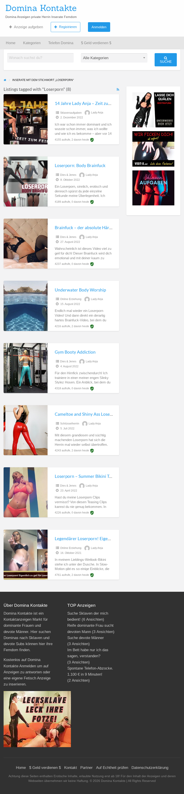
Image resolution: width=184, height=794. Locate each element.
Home (10, 43)
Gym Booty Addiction (75, 352)
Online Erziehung (70, 299)
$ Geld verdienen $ (96, 43)
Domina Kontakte (41, 7)
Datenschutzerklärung (149, 768)
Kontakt (70, 768)
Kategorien (32, 43)
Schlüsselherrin (69, 423)
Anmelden (99, 27)
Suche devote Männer (85, 638)
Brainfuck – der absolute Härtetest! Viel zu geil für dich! (107, 227)
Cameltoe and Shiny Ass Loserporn (87, 414)
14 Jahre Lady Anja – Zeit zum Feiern (90, 103)
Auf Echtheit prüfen (112, 768)
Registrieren (68, 27)
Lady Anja (97, 112)
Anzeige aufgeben (28, 27)
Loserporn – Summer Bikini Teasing (88, 476)
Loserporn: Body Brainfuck (80, 165)
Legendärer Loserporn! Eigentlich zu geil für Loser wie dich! (111, 538)
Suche (166, 61)
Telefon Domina (60, 43)
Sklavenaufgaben (71, 112)
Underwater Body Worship (80, 289)
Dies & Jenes (68, 174)
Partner (86, 768)
